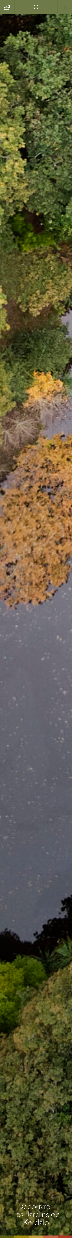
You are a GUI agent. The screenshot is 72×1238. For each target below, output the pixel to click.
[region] (36, 619)
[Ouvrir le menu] (65, 7)
